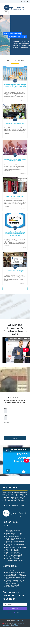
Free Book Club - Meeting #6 (15, 196)
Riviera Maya (6, 625)
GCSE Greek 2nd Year (12, 550)
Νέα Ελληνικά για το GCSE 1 (14, 557)
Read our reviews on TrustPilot (15, 505)
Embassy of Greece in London (15, 580)
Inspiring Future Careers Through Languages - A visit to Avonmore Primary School (15, 233)
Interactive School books (13, 571)
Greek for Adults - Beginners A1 (16, 547)
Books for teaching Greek (14, 533)
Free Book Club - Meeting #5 (15, 271)
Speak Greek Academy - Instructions (13, 531)
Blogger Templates (18, 624)
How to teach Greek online (14, 535)
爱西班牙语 (15, 625)
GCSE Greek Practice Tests (14, 555)
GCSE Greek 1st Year (12, 549)
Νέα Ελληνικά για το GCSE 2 (14, 558)
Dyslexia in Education (12, 536)
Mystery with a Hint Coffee (14, 560)
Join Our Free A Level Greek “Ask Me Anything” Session (15, 160)
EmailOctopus (19, 612)
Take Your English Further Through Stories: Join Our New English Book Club (15, 86)
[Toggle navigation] (5, 1)
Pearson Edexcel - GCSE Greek (15, 574)
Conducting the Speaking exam (16, 554)
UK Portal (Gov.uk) (11, 586)
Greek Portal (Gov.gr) (12, 585)
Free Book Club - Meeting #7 (15, 123)
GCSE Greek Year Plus (12, 552)
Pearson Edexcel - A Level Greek (16, 575)
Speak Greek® (18, 621)
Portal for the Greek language (15, 572)
